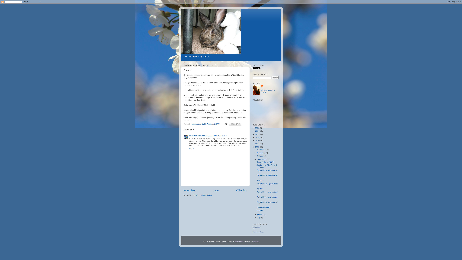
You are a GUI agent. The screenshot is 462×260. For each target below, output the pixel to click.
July (259, 217)
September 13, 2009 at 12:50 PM (214, 135)
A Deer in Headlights (264, 207)
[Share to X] (235, 124)
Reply (191, 149)
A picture (260, 189)
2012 (257, 137)
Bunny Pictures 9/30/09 (265, 162)
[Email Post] (226, 124)
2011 (257, 140)
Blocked (260, 210)
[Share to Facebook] (237, 124)
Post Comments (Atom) (203, 195)
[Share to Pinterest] (239, 124)
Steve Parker (256, 227)
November (261, 153)
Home (216, 190)
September (261, 159)
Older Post (241, 190)
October (260, 156)
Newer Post (189, 190)
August (260, 214)
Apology (260, 180)
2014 (257, 131)
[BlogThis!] (232, 124)
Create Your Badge (258, 232)
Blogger (256, 241)
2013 (257, 134)
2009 (257, 147)
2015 (257, 128)
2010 (257, 144)
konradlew (239, 241)
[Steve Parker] (254, 230)
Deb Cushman (195, 135)
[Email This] (230, 124)
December (261, 150)
